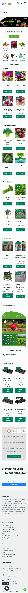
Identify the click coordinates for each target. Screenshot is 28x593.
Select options (8, 295)
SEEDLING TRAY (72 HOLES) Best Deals (7, 380)
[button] (2, 22)
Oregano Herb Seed (20, 197)
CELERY (8, 197)
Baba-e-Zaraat (6, 531)
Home (3, 544)
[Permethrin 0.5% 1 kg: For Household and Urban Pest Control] (20, 276)
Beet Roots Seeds (20, 140)
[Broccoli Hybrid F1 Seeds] (7, 133)
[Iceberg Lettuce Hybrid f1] (7, 158)
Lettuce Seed (20, 165)
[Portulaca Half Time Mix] (7, 76)
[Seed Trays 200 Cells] (7, 401)
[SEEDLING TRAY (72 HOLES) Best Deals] (7, 371)
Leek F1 (8, 221)
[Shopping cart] (21, 3)
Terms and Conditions (8, 554)
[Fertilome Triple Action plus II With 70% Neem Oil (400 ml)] (20, 246)
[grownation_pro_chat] (8, 525)
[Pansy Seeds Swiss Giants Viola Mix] (20, 76)
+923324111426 (11, 576)
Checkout (4, 540)
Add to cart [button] (7, 91)
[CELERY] (7, 189)
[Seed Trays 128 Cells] (20, 371)
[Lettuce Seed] (20, 158)
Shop (3, 552)
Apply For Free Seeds (8, 529)
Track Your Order (7, 556)
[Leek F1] (7, 214)
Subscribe (14, 484)
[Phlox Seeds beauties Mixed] (7, 101)
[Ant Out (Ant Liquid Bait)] (7, 246)
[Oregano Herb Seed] (20, 189)
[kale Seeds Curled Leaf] (20, 214)
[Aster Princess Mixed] (20, 101)
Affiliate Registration (8, 527)
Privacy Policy (6, 548)
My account (5, 546)
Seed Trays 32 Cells (20, 409)
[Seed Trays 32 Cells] (20, 401)
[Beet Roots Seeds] (20, 133)
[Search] (18, 3)
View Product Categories (14, 31)
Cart (3, 533)
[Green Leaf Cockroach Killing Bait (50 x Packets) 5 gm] (7, 276)
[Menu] (25, 3)
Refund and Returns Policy (9, 550)
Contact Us (5, 542)
